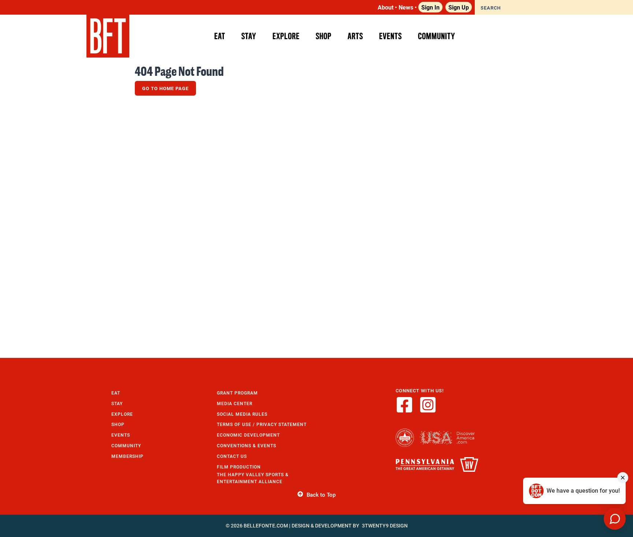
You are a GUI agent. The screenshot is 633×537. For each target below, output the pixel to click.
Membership (127, 456)
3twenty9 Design (385, 526)
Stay (117, 403)
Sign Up (458, 7)
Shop (118, 424)
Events (120, 435)
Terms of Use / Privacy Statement (262, 424)
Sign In (430, 7)
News (406, 7)
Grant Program (237, 393)
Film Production (239, 467)
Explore (122, 414)
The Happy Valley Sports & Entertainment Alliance (253, 478)
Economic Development (248, 435)
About (385, 7)
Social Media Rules (242, 414)
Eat (115, 393)
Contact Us (232, 456)
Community (126, 445)
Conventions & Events (246, 445)
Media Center (234, 403)
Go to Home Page (165, 88)
